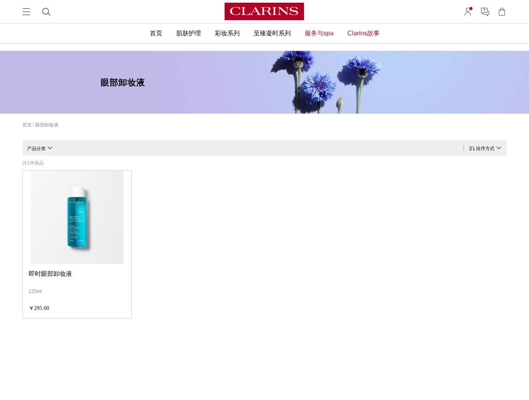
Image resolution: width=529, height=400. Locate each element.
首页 (156, 33)
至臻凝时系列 (272, 33)
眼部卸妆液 (46, 125)
